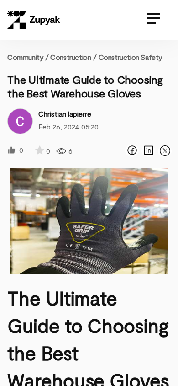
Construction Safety (130, 57)
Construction (70, 57)
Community (28, 57)
